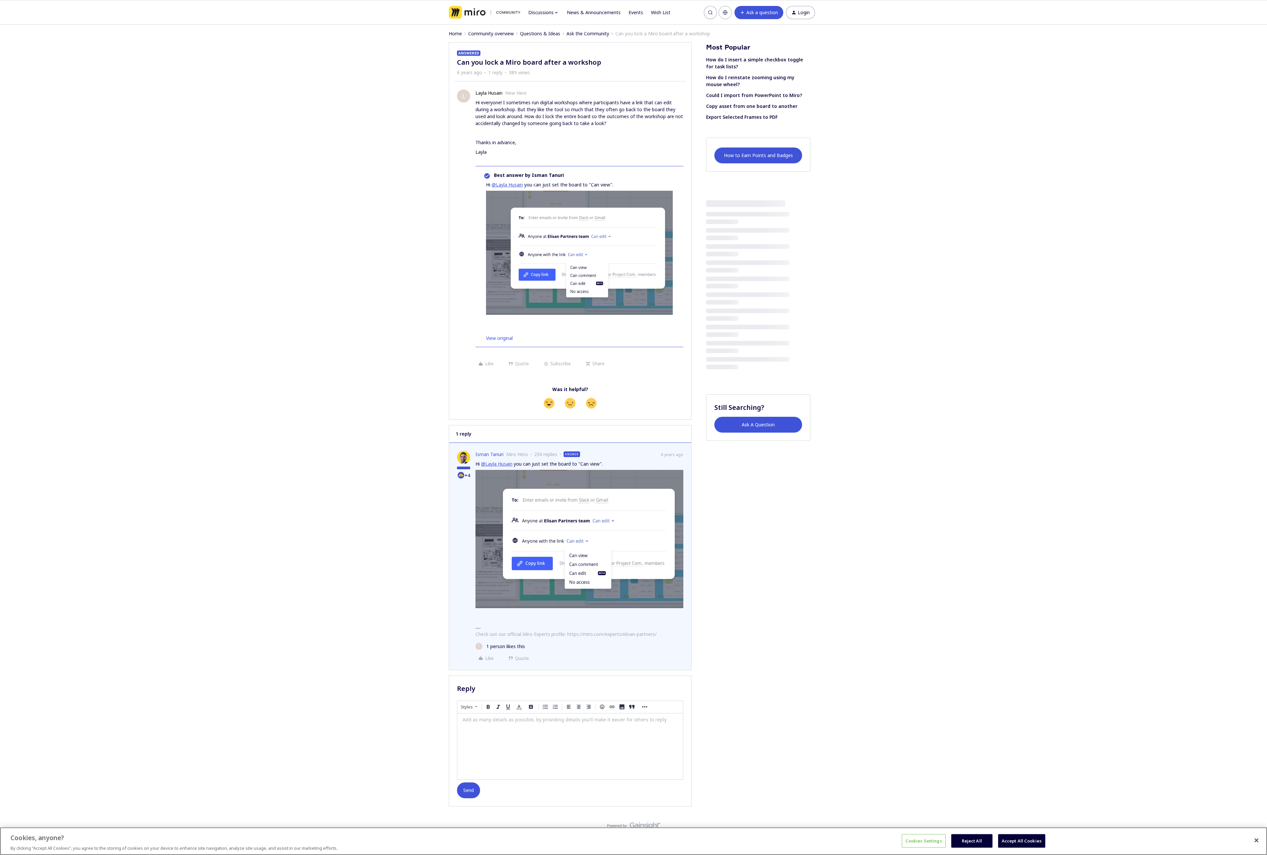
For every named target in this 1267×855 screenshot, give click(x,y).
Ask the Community (588, 33)
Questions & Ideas (540, 33)
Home (455, 33)
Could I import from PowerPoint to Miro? (754, 95)
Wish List (660, 12)
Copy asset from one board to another (751, 106)
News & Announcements (594, 12)
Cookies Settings (923, 840)
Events (636, 12)
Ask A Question (758, 424)
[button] (758, 12)
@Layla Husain (507, 184)
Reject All (972, 840)
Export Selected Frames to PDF (742, 117)
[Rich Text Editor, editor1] (570, 746)
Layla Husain (489, 93)
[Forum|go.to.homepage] (484, 12)
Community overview (491, 33)
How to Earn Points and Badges (758, 155)
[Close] (1256, 840)
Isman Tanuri (489, 454)
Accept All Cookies (1022, 840)
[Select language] (725, 12)
